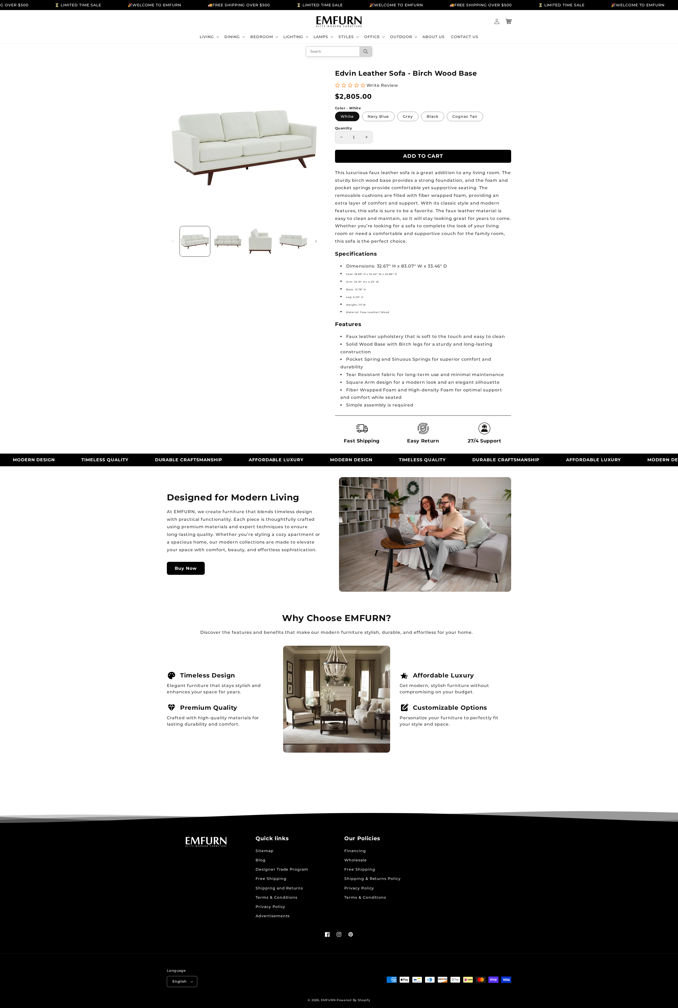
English (179, 981)
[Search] (365, 51)
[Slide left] (173, 241)
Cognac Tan (465, 116)
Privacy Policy (270, 906)
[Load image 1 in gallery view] (195, 241)
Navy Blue (378, 116)
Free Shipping (271, 878)
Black (433, 116)
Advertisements (273, 916)
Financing (355, 850)
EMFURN (328, 1000)
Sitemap (265, 850)
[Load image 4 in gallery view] (293, 241)
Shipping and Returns (279, 888)
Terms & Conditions (276, 897)
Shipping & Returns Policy (372, 878)
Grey (408, 116)
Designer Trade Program (282, 869)
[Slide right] (316, 241)
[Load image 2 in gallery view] (228, 241)
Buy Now (186, 568)
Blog (261, 860)
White (347, 116)
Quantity (343, 128)
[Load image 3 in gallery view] (261, 241)
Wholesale (355, 860)
